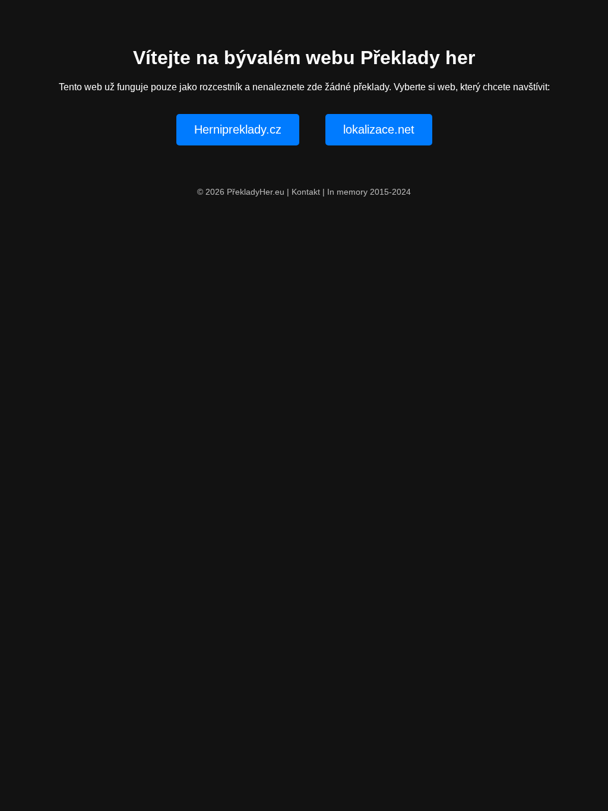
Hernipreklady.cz (237, 129)
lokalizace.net (378, 129)
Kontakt (306, 192)
